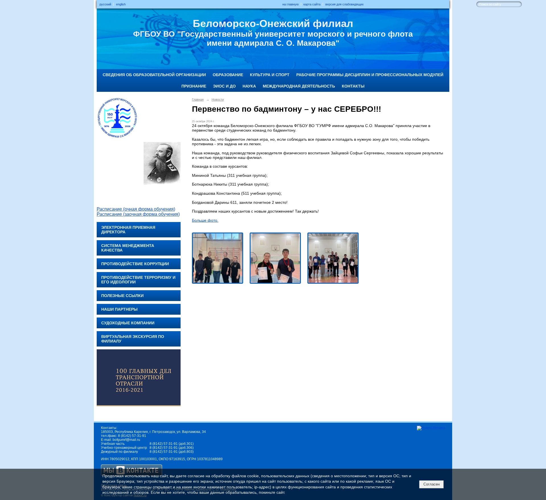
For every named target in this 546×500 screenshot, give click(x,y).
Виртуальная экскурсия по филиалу (132, 338)
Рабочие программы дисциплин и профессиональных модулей (369, 74)
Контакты (353, 86)
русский (105, 4)
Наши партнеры (119, 309)
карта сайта (311, 4)
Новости (218, 99)
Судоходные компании (127, 323)
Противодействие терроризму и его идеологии (138, 279)
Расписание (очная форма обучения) (136, 209)
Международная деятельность (299, 86)
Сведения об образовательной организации (154, 74)
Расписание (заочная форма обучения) (138, 214)
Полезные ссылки (122, 295)
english (121, 4)
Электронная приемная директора (128, 229)
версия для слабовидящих (344, 4)
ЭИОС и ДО (224, 86)
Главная (198, 99)
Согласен (431, 484)
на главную (290, 4)
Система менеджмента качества (127, 247)
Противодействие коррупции (135, 264)
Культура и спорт (269, 74)
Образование (228, 74)
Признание (193, 86)
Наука (249, 86)
